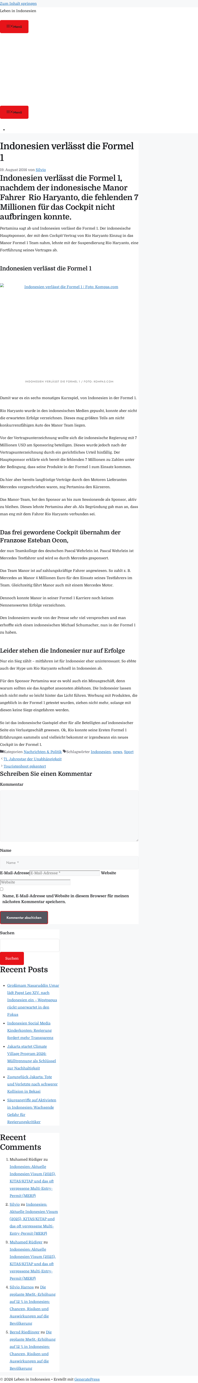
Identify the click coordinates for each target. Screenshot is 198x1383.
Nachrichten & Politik (43, 752)
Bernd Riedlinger (25, 1332)
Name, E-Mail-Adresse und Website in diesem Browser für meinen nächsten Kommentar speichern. (65, 899)
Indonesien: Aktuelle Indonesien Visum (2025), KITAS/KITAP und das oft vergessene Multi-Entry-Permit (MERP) (33, 1181)
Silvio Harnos (22, 1287)
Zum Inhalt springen (18, 3)
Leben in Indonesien (18, 11)
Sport (129, 752)
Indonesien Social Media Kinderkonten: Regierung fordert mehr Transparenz (30, 1030)
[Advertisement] (99, 69)
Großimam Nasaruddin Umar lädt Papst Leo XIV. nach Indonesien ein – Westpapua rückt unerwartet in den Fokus (33, 1000)
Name (5, 850)
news (117, 752)
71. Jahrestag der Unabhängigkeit (33, 759)
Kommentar (11, 784)
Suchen (7, 933)
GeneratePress (87, 1379)
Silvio (15, 1204)
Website (108, 873)
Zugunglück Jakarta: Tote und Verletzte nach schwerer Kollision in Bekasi (32, 1084)
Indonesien (101, 752)
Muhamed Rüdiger (26, 1242)
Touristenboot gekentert (25, 766)
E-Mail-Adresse (14, 873)
